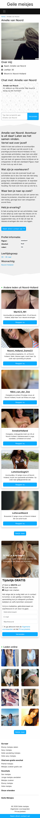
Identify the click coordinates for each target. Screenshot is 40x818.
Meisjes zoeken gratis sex (11, 767)
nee (22, 247)
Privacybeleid (24, 629)
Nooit (22, 244)
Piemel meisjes (7, 764)
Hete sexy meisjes (8, 756)
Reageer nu (20, 322)
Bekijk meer (20, 533)
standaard (24, 240)
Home (3, 16)
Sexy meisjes (6, 750)
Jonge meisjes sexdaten (11, 777)
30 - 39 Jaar (6, 257)
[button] (20, 41)
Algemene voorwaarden (20, 809)
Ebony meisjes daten (9, 747)
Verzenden (20, 634)
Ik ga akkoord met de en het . (16, 628)
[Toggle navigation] (4, 11)
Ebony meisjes (7, 783)
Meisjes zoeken (7, 780)
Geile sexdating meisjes (10, 753)
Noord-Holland (7, 265)
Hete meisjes (6, 786)
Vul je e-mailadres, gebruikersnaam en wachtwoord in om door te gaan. (17, 607)
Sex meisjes (6, 774)
